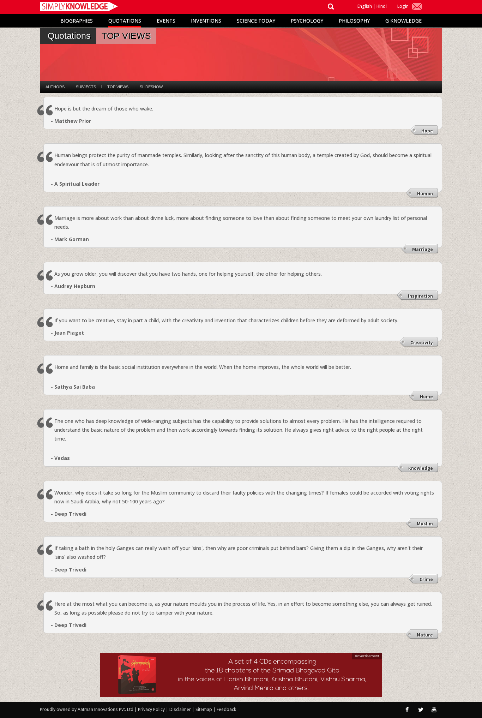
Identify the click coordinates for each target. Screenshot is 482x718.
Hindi (381, 6)
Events (166, 20)
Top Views (117, 87)
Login (403, 6)
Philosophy (354, 20)
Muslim (425, 524)
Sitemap (204, 709)
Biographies (76, 20)
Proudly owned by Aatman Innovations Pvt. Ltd (86, 709)
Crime (426, 579)
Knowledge (420, 468)
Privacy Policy (152, 709)
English (364, 6)
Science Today (256, 20)
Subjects (86, 87)
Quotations (124, 20)
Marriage (422, 249)
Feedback (226, 709)
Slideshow (151, 87)
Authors (55, 87)
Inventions (206, 20)
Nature (425, 635)
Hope (427, 131)
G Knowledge (403, 20)
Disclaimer (180, 709)
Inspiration (420, 296)
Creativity (421, 343)
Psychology (307, 20)
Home (426, 397)
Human (425, 194)
